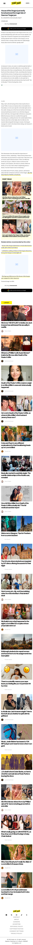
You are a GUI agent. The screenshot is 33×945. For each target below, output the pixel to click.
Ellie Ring (7, 23)
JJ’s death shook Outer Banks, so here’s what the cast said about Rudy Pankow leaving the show (16, 774)
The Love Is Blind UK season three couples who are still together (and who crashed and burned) (15, 216)
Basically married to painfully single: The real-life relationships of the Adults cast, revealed (16, 475)
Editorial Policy (16, 926)
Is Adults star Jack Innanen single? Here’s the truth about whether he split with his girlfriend (16, 714)
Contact (16, 917)
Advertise (16, 924)
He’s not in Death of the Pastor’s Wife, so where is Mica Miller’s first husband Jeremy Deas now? (16, 235)
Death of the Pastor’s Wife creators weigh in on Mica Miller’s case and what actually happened (16, 385)
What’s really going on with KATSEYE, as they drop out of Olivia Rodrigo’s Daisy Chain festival (16, 834)
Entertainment (13, 23)
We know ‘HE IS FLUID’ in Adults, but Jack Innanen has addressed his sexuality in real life (16, 325)
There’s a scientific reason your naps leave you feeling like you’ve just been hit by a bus (16, 683)
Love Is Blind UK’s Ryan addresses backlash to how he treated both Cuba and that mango (15, 892)
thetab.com (13, 939)
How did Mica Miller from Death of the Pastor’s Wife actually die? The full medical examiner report (15, 505)
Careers (16, 922)
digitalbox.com (17, 943)
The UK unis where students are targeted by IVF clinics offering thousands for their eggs (16, 563)
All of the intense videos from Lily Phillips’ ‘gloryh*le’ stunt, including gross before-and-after (16, 197)
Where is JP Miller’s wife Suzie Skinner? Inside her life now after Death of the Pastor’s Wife (15, 355)
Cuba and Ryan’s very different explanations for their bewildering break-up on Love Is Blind (16, 445)
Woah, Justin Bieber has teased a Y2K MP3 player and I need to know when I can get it (16, 744)
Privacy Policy (16, 933)
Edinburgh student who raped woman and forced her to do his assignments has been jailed (16, 653)
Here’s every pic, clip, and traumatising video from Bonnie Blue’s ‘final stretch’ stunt (15, 593)
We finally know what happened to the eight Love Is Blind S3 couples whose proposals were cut (15, 623)
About (16, 919)
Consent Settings (16, 931)
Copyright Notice (16, 929)
